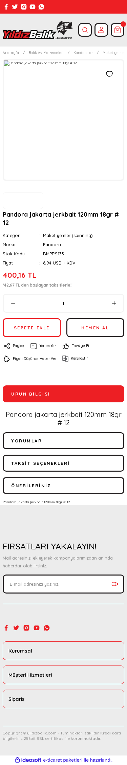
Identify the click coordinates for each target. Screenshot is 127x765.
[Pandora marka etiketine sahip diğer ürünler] (23, 200)
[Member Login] (101, 30)
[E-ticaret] (63, 760)
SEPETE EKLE (32, 327)
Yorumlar (26, 440)
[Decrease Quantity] (13, 303)
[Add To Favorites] (109, 74)
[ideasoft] (28, 760)
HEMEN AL (95, 327)
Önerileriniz (31, 485)
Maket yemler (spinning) (67, 235)
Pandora (52, 244)
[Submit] (114, 584)
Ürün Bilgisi (30, 394)
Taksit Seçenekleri (40, 463)
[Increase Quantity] (114, 303)
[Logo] (38, 30)
